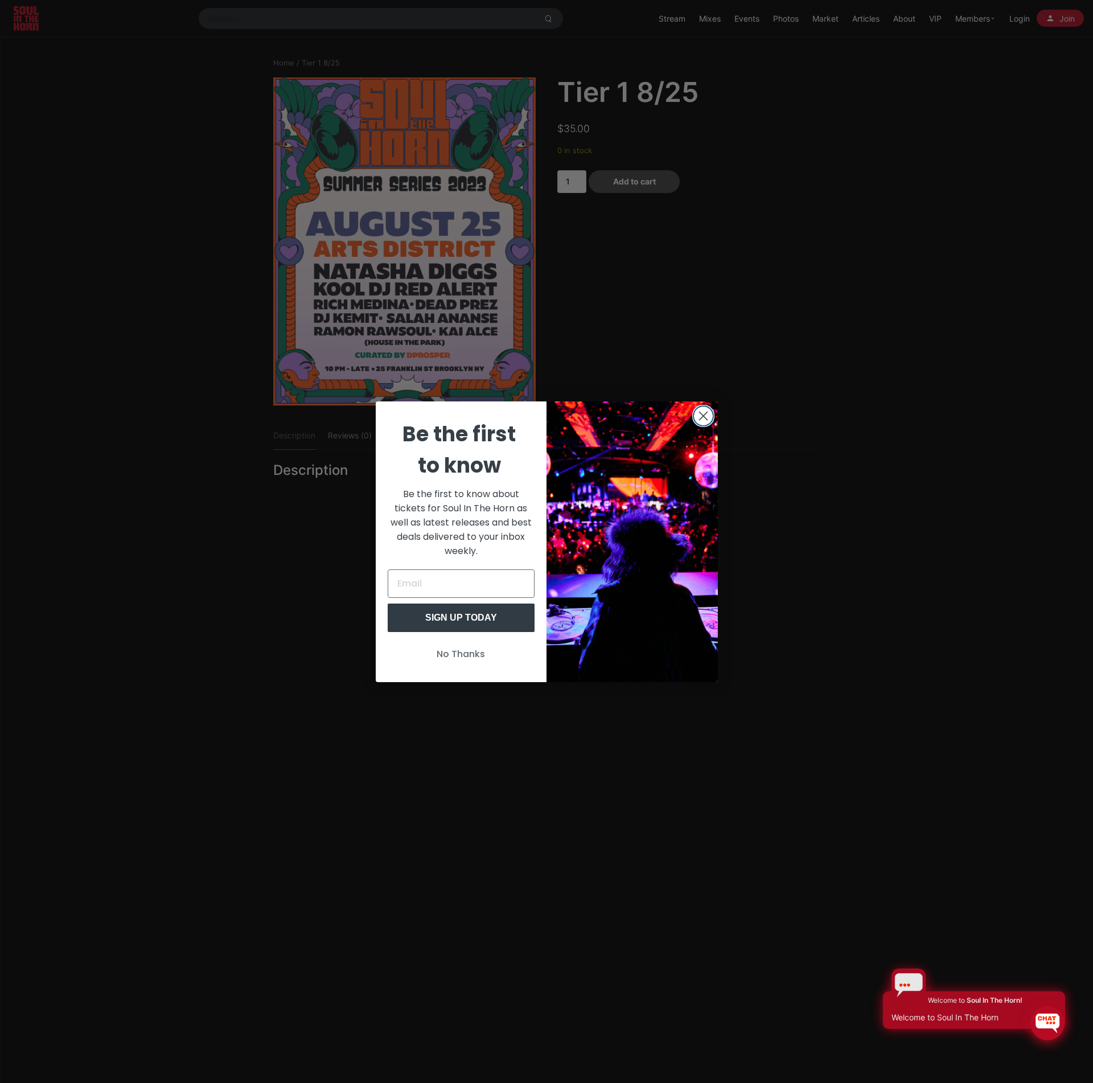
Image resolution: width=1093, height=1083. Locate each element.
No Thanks (461, 654)
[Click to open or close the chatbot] (1047, 1023)
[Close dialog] (703, 416)
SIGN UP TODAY (461, 617)
